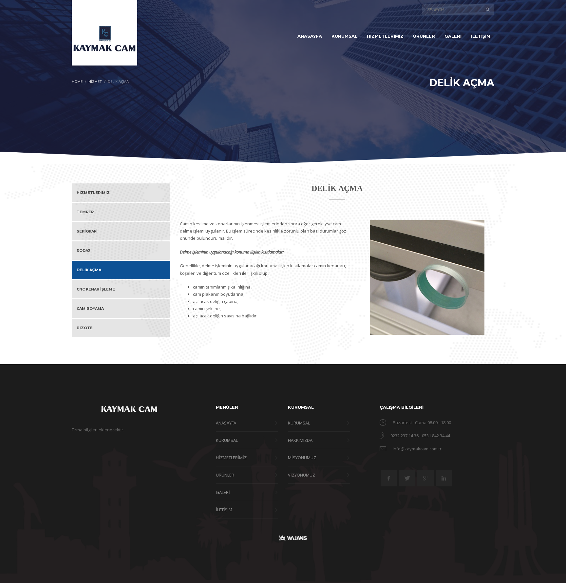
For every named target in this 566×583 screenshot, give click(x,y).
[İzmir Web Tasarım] (292, 537)
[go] (487, 9)
